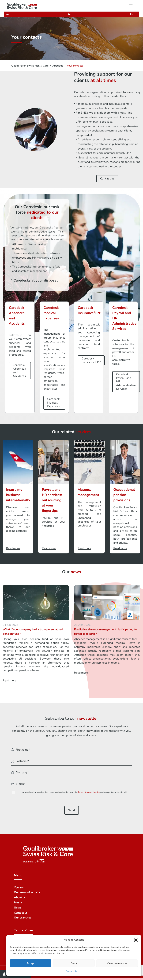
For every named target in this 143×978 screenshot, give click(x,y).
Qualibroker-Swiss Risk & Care (29, 65)
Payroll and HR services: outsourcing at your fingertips (52, 500)
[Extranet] (7, 14)
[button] (136, 940)
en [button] (132, 14)
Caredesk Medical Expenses (53, 402)
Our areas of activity (27, 892)
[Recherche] (69, 14)
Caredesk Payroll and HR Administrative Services (126, 381)
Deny (74, 963)
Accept (31, 963)
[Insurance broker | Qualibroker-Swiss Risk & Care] (22, 6)
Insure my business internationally (18, 494)
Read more (13, 548)
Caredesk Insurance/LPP (91, 360)
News (17, 908)
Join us (18, 902)
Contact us (107, 179)
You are (19, 887)
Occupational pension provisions (124, 494)
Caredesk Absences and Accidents (19, 370)
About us (57, 65)
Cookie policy (72, 971)
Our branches (22, 918)
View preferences (117, 963)
